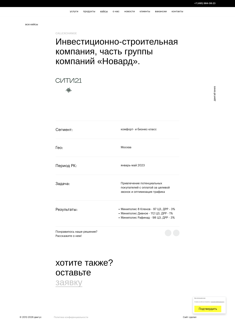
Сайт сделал (190, 317)
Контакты (177, 11)
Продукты (89, 11)
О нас (116, 11)
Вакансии (161, 11)
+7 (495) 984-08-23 (204, 3)
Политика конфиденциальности (71, 317)
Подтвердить (208, 308)
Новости (129, 11)
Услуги (74, 11)
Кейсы (104, 11)
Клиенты (145, 11)
